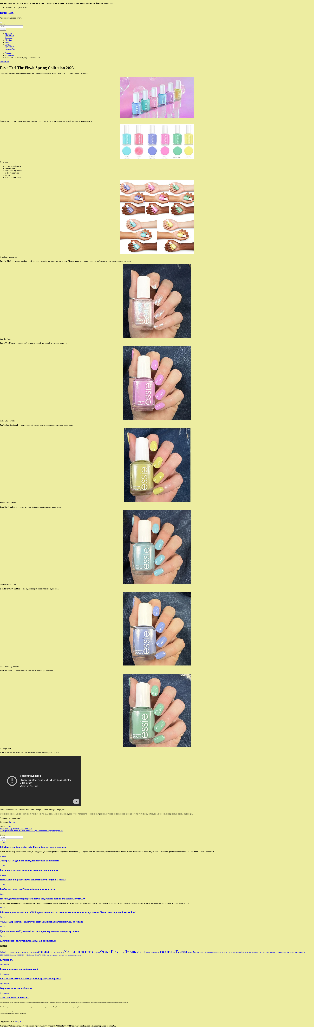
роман (27, 955)
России (164, 951)
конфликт (284, 952)
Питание (117, 951)
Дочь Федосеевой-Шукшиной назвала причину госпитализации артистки (39, 931)
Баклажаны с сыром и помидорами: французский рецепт (30, 978)
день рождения (267, 952)
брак (242, 952)
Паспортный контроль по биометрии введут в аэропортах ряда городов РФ (31, 831)
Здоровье (9, 38)
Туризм (181, 951)
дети (274, 952)
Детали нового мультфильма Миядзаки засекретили (28, 940)
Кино (7, 42)
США (172, 952)
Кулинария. (6, 959)
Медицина (87, 951)
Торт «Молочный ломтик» (14, 997)
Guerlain (11, 952)
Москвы (97, 952)
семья (44, 955)
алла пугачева (211, 952)
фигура (67, 955)
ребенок (20, 955)
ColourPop (4, 952)
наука (303, 952)
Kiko (15, 952)
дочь (278, 952)
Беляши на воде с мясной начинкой (19, 969)
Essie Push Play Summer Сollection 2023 (16, 828)
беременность (236, 952)
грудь (256, 952)
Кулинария (9, 47)
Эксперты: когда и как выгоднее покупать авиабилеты (29, 860)
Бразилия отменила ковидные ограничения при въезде (29, 870)
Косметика (9, 36)
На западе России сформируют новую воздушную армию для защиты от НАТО (42, 898)
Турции (189, 952)
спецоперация (52, 955)
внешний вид (249, 952)
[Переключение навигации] (1, 22)
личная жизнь (294, 952)
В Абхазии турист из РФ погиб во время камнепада (27, 889)
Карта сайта (10, 49)
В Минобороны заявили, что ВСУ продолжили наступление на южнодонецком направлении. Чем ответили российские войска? (68, 912)
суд (59, 955)
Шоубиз (8, 40)
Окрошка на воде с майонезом (16, 988)
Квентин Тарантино (57, 952)
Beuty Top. (7, 12)
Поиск (2, 24)
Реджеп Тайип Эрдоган (152, 952)
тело (62, 955)
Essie (9, 826)
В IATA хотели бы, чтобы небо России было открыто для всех (33, 847)
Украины (197, 952)
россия (32, 955)
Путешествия (135, 951)
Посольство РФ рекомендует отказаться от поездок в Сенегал (33, 879)
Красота (8, 33)
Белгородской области (29, 952)
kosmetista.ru (14, 822)
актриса (204, 952)
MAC (19, 952)
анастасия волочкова (223, 952)
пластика (13, 955)
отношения (5, 955)
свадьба (38, 955)
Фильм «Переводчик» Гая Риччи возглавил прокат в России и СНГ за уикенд (41, 921)
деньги (260, 952)
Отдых (8, 45)
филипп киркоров (75, 955)
